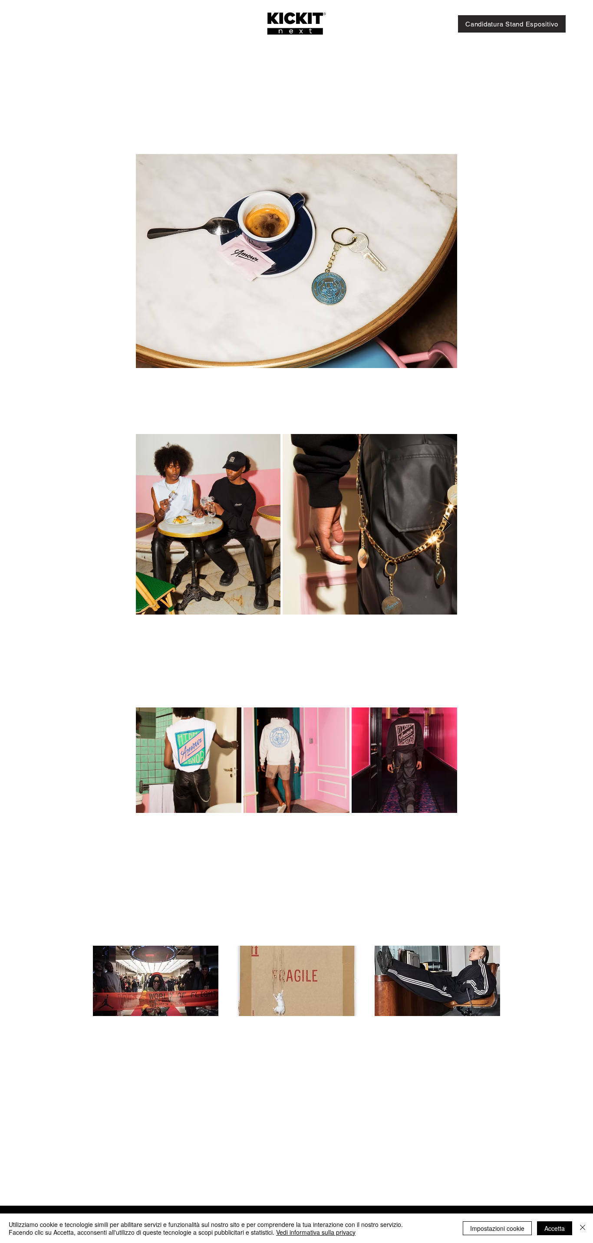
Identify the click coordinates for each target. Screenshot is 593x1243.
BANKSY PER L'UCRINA (295, 1031)
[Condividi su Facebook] (140, 871)
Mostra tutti (483, 929)
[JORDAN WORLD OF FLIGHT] (155, 981)
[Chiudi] (582, 1228)
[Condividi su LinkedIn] (182, 871)
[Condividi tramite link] (204, 871)
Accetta (554, 1228)
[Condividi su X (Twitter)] (161, 871)
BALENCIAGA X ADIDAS (436, 1030)
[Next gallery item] (447, 524)
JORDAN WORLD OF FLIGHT (145, 1035)
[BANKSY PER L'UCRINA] (296, 981)
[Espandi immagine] (208, 524)
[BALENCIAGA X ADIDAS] (437, 981)
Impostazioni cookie (497, 1228)
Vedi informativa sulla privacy (316, 1232)
